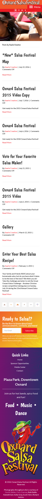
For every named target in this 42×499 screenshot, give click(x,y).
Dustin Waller (10, 492)
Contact (20, 371)
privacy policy (17, 340)
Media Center (19, 367)
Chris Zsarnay (21, 492)
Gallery (7, 227)
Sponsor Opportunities (20, 363)
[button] (15, 10)
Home (19, 359)
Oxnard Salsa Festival (18, 125)
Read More (6, 75)
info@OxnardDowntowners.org (21, 487)
